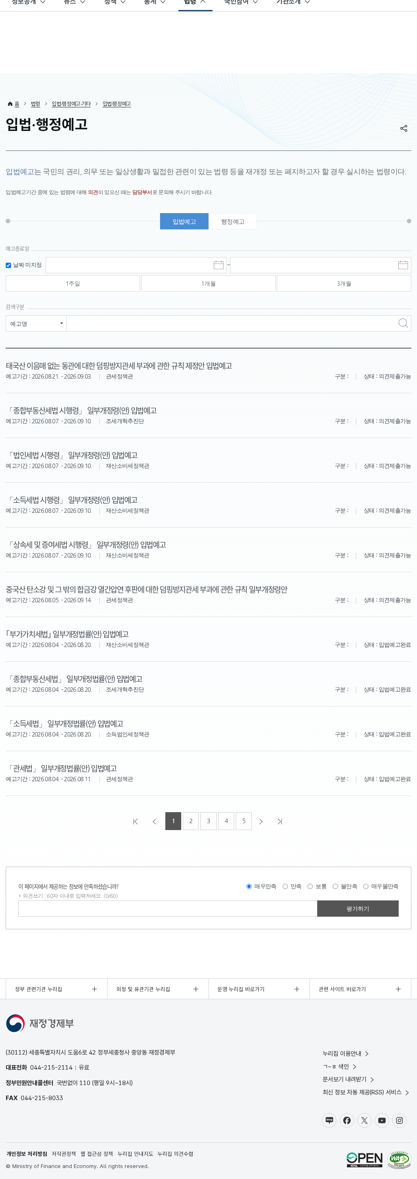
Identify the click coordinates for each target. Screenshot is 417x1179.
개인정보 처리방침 (27, 1154)
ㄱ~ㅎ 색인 (336, 1066)
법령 (35, 103)
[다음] (261, 821)
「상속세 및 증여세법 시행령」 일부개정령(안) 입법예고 (85, 544)
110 (84, 1083)
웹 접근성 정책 (97, 1154)
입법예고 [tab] (184, 221)
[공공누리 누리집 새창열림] (364, 1161)
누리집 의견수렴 (175, 1154)
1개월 (208, 283)
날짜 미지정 (27, 265)
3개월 (344, 283)
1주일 (73, 283)
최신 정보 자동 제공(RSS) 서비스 (362, 1092)
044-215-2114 (51, 1067)
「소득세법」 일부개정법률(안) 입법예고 (64, 723)
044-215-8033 (42, 1098)
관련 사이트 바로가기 (342, 989)
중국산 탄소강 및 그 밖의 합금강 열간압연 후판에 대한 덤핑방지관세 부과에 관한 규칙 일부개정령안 (146, 589)
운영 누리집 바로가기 (241, 989)
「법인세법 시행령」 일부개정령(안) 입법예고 (71, 454)
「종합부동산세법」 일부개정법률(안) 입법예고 (74, 678)
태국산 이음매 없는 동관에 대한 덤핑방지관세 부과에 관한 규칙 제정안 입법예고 (118, 365)
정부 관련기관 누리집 (38, 989)
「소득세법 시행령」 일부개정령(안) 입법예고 (71, 499)
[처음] (136, 821)
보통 (321, 886)
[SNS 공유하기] (404, 128)
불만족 (349, 886)
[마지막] (280, 821)
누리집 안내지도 (136, 1154)
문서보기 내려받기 (345, 1079)
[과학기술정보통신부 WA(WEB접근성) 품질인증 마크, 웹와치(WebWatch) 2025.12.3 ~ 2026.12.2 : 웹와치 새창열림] (399, 1161)
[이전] (155, 821)
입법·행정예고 (117, 103)
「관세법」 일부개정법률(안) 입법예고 (61, 768)
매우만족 (265, 886)
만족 (296, 886)
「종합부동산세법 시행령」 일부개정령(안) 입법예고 (81, 410)
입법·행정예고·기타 (71, 103)
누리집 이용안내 (342, 1053)
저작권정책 (64, 1154)
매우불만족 (385, 886)
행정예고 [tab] (232, 221)
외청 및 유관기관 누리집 (143, 989)
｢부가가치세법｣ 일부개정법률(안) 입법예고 (67, 633)
